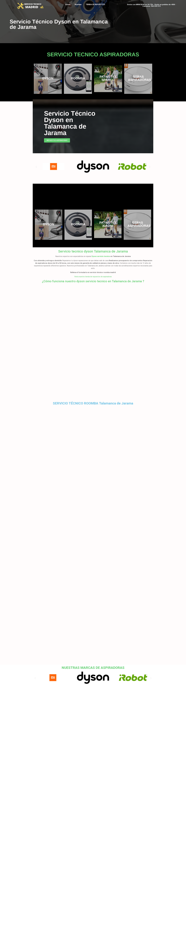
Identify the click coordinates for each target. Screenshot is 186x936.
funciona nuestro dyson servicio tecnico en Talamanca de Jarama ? (97, 281)
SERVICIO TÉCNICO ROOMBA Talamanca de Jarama (93, 403)
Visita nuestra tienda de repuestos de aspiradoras (93, 277)
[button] (36, 167)
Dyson (67, 4)
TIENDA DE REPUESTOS (95, 4)
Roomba (78, 4)
